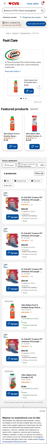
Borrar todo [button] (8, 185)
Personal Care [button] (21, 181)
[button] (39, 173)
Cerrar (42, 411)
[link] (31, 204)
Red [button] (7, 181)
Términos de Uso (20, 441)
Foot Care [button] (37, 181)
